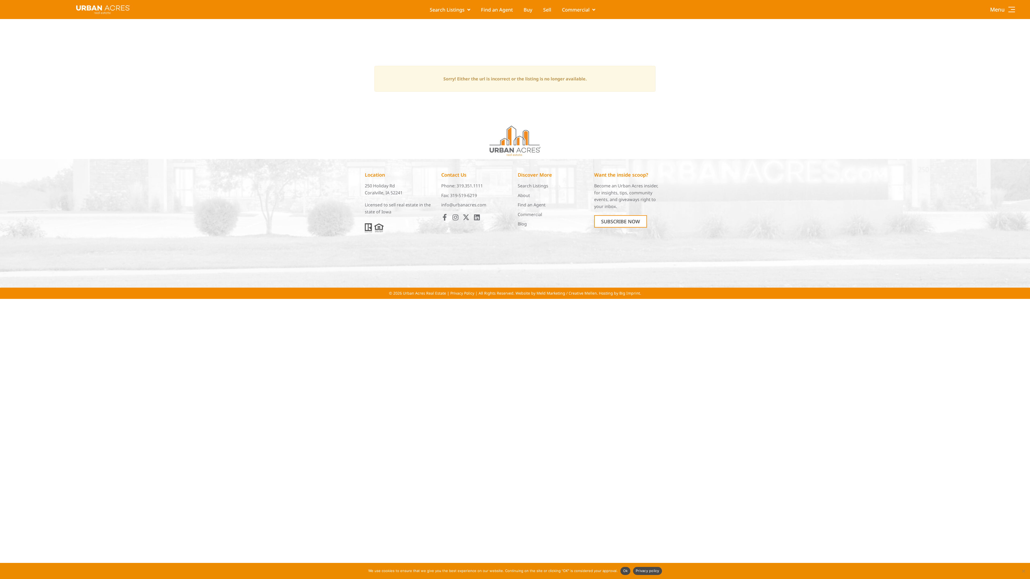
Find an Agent (497, 9)
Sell (547, 9)
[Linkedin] (476, 217)
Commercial (576, 9)
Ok (625, 571)
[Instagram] (455, 217)
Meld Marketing (550, 293)
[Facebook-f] (444, 217)
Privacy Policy (462, 293)
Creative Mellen (583, 293)
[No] (1023, 571)
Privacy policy (647, 571)
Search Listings (447, 9)
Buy (528, 9)
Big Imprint (629, 293)
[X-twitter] (466, 217)
